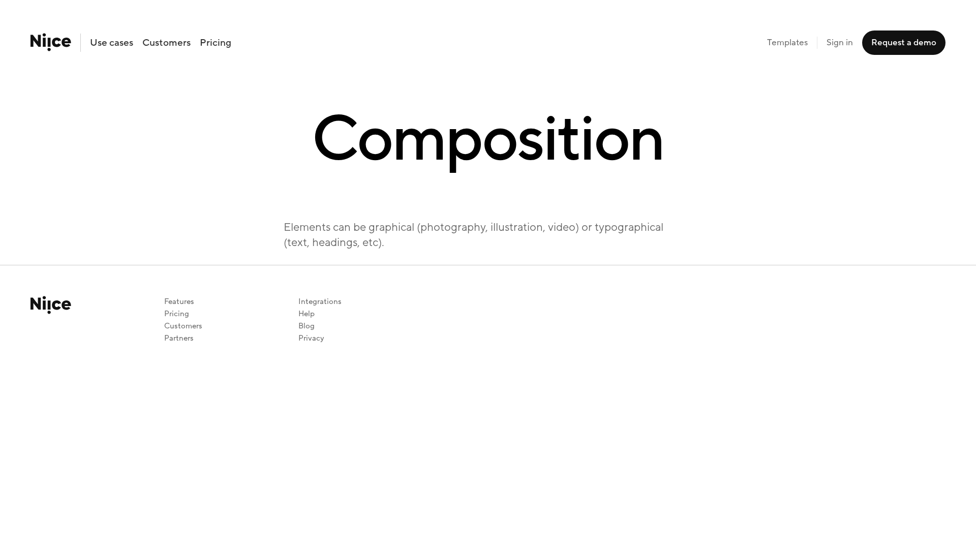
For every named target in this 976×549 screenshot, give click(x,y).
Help (306, 314)
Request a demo (903, 42)
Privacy (311, 338)
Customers (166, 43)
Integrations (320, 302)
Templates (787, 42)
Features (179, 302)
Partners (179, 338)
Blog (306, 326)
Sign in (840, 42)
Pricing (215, 43)
